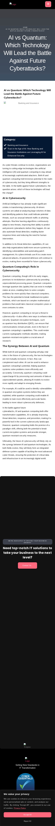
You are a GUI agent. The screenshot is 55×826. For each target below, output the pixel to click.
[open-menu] (48, 4)
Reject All (27, 821)
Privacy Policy (20, 808)
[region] (27, 808)
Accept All (28, 815)
